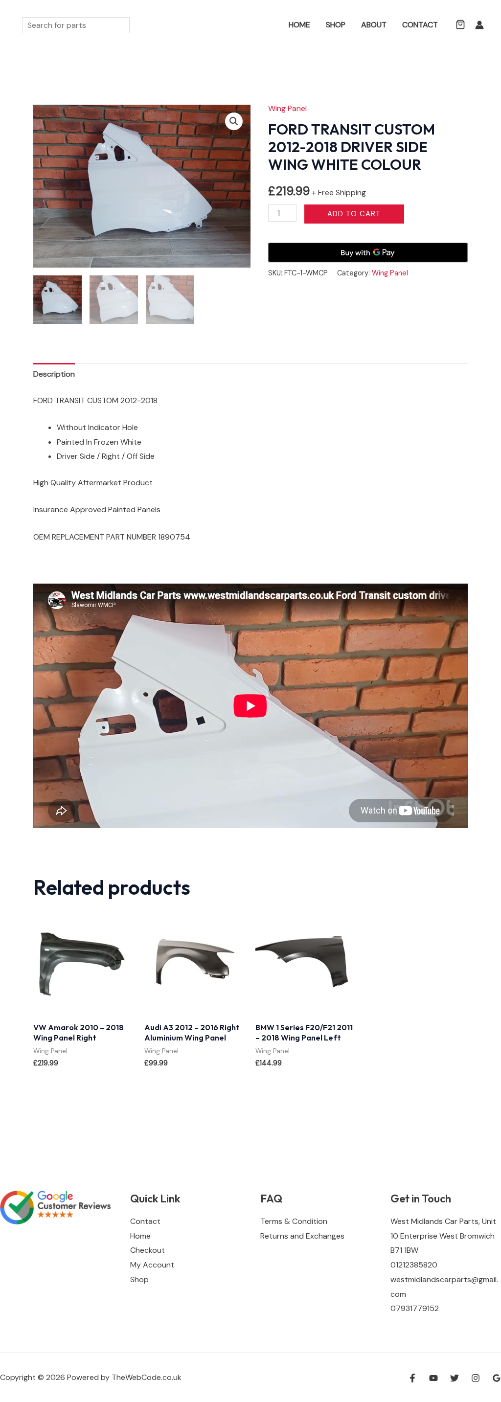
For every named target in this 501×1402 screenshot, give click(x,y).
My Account (152, 1265)
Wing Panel (287, 108)
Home (299, 25)
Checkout (147, 1250)
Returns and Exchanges (302, 1236)
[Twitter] (454, 1378)
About (374, 25)
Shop (335, 25)
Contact (420, 25)
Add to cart (354, 214)
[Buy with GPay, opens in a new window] (368, 252)
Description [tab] (54, 374)
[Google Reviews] (496, 1378)
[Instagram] (475, 1378)
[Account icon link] (479, 25)
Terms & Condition (293, 1221)
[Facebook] (412, 1378)
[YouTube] (433, 1378)
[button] (266, 25)
